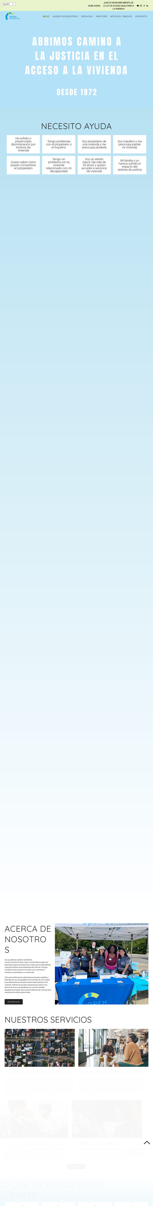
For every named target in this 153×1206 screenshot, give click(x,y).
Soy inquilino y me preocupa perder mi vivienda (130, 144)
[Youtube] (138, 6)
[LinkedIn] (147, 6)
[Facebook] (144, 6)
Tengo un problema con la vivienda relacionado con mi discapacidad (58, 165)
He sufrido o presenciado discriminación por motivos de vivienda (23, 144)
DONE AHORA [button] (94, 6)
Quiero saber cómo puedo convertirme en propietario (23, 165)
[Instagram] (141, 6)
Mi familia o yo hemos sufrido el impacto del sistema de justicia (130, 165)
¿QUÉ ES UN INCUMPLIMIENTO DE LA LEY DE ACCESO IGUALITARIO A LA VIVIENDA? (118, 5)
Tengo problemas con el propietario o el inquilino (59, 144)
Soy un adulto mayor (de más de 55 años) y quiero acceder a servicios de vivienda (94, 165)
